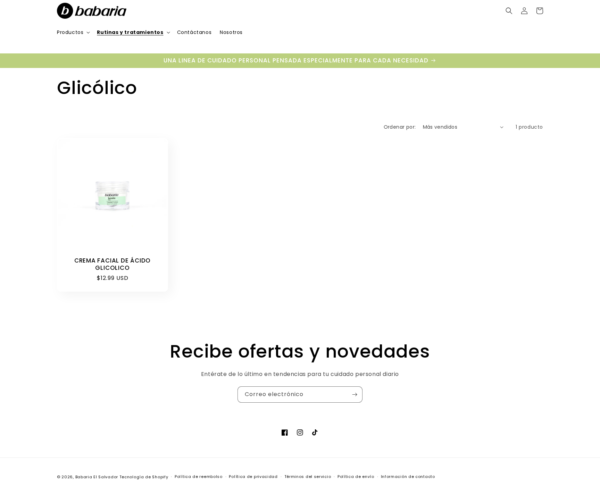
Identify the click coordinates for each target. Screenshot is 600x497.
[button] (73, 32)
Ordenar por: (400, 126)
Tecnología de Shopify (143, 477)
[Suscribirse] (354, 394)
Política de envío (356, 476)
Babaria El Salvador (96, 477)
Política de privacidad (253, 476)
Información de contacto (408, 476)
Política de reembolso (199, 476)
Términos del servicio (307, 476)
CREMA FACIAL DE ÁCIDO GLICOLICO (112, 264)
